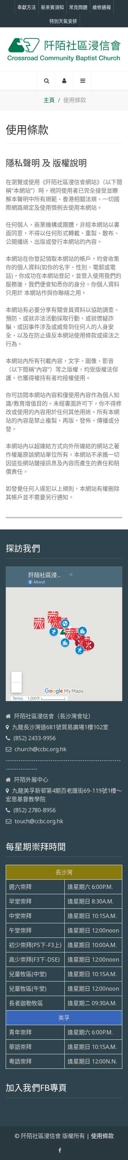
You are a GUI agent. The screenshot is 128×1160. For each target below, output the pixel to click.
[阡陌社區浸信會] (64, 49)
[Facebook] (60, 1150)
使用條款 (102, 1136)
